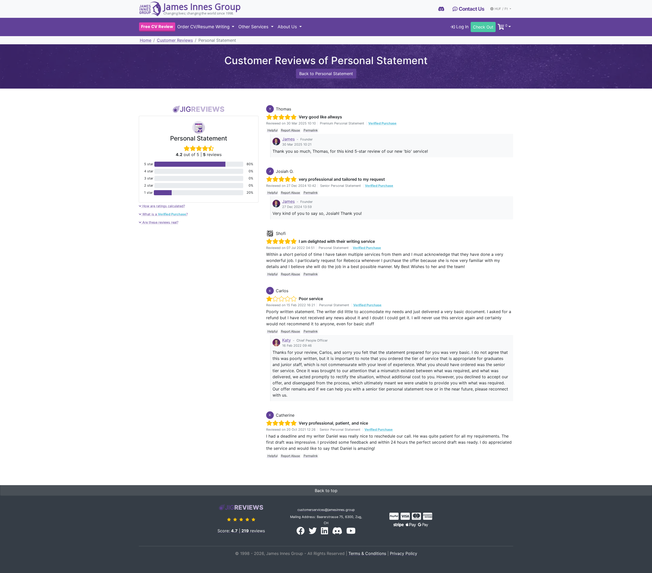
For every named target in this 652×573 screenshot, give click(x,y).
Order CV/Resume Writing (204, 27)
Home (145, 40)
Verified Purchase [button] (382, 123)
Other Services (254, 27)
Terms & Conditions (367, 553)
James (288, 139)
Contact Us (471, 9)
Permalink (311, 130)
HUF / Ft (502, 9)
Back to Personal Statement (326, 73)
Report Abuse (290, 130)
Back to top (326, 490)
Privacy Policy (403, 553)
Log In (462, 27)
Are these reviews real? (159, 222)
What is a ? (164, 214)
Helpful (272, 130)
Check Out (483, 27)
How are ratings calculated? (163, 206)
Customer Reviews (175, 40)
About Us (288, 27)
